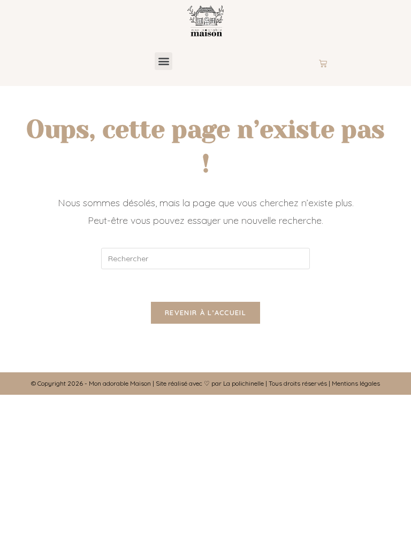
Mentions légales (356, 383)
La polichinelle (243, 383)
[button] (163, 61)
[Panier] (323, 63)
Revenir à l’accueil (205, 312)
